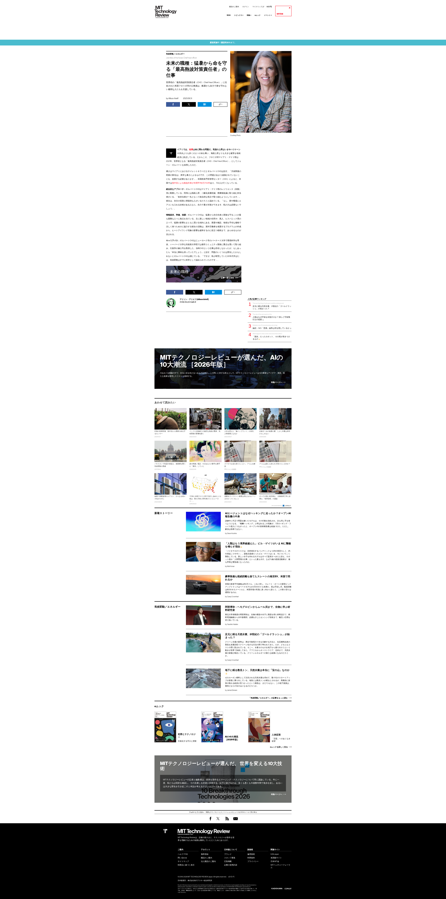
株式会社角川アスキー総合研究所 (200, 880)
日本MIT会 (275, 861)
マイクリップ (257, 7)
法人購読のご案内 (208, 861)
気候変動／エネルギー (175, 54)
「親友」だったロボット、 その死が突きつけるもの (271, 336)
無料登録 (280, 14)
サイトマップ (183, 861)
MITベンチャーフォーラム (280, 866)
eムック (258, 15)
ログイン (245, 7)
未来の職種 (179, 272)
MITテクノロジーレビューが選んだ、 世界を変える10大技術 (221, 766)
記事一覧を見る (227, 278)
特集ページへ (276, 382)
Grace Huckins (232, 533)
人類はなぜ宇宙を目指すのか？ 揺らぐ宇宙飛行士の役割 (271, 317)
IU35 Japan (275, 854)
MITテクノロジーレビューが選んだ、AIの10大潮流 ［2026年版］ (221, 361)
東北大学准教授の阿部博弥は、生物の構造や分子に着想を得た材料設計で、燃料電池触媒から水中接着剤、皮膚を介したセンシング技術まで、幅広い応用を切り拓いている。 (257, 617)
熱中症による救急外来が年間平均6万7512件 (191, 183)
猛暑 (191, 149)
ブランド (228, 854)
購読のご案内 (234, 7)
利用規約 (251, 858)
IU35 (229, 15)
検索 (268, 7)
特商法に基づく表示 (186, 865)
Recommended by (277, 505)
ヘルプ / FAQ (183, 854)
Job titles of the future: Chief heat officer (181, 58)
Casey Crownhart (233, 597)
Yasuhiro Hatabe (232, 624)
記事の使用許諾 (230, 865)
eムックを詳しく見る (279, 747)
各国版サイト (276, 858)
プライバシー (253, 861)
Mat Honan (230, 566)
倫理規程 (251, 854)
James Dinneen (232, 690)
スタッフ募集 (229, 858)
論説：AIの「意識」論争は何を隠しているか (271, 326)
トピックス (238, 15)
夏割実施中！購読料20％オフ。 (223, 42)
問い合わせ (182, 858)
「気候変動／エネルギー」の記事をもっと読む (268, 698)
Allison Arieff (173, 98)
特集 (249, 15)
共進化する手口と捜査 (187, 737)
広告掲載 (228, 861)
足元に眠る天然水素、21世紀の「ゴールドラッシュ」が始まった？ (272, 305)
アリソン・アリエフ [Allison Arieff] (194, 299)
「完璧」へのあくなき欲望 (281, 737)
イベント (268, 15)
